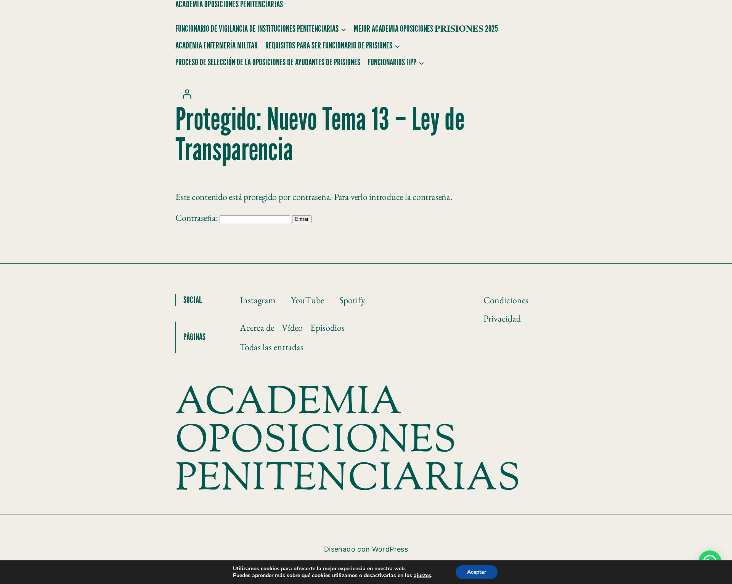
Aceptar (476, 572)
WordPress (390, 549)
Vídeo (292, 327)
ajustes (422, 575)
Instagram (258, 300)
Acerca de (257, 327)
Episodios (327, 327)
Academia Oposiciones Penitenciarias (229, 4)
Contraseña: (197, 218)
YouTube (307, 300)
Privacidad (502, 318)
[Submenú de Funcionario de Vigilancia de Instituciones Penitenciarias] (343, 29)
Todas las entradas (271, 347)
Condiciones (505, 300)
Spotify (352, 300)
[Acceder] (186, 93)
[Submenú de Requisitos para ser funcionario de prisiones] (397, 45)
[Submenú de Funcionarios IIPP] (421, 62)
